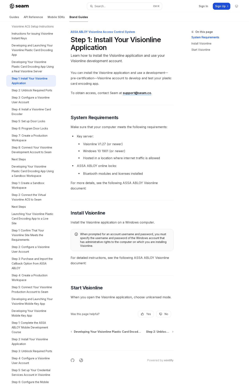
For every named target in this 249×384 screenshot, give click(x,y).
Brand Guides (78, 17)
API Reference (33, 17)
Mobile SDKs (56, 17)
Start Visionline (200, 49)
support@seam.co (137, 93)
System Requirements (205, 37)
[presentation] (34, 203)
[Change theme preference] (236, 6)
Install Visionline (201, 43)
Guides (14, 17)
